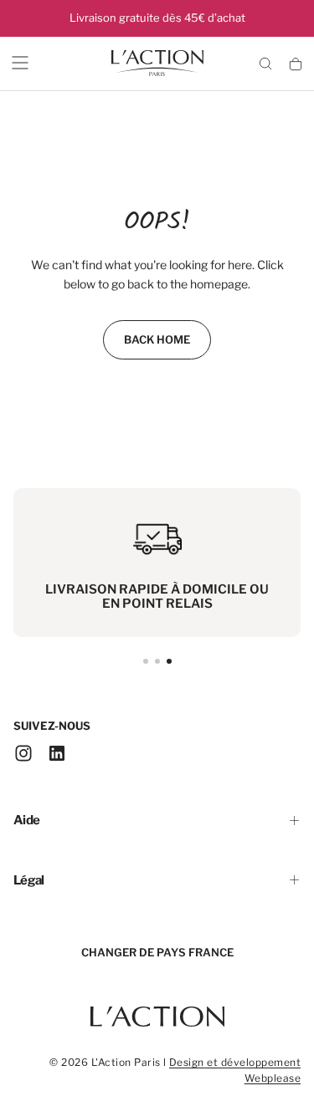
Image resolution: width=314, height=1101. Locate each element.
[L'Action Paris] (157, 1008)
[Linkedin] (57, 753)
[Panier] (295, 65)
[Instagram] (23, 753)
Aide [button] (26, 820)
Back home (157, 339)
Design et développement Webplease (235, 1070)
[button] (20, 63)
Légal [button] (28, 880)
